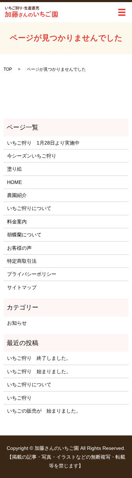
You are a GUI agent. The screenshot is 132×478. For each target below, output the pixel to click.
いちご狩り (19, 398)
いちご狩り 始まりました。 (39, 371)
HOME (14, 182)
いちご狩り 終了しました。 (39, 358)
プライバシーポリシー (31, 274)
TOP (8, 69)
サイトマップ (22, 287)
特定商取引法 (22, 261)
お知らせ (17, 323)
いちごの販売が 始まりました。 (44, 411)
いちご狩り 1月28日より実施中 (43, 143)
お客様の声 (19, 248)
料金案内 (17, 221)
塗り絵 (14, 169)
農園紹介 (17, 195)
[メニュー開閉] (121, 12)
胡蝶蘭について (24, 234)
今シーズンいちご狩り (34, 156)
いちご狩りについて (29, 208)
